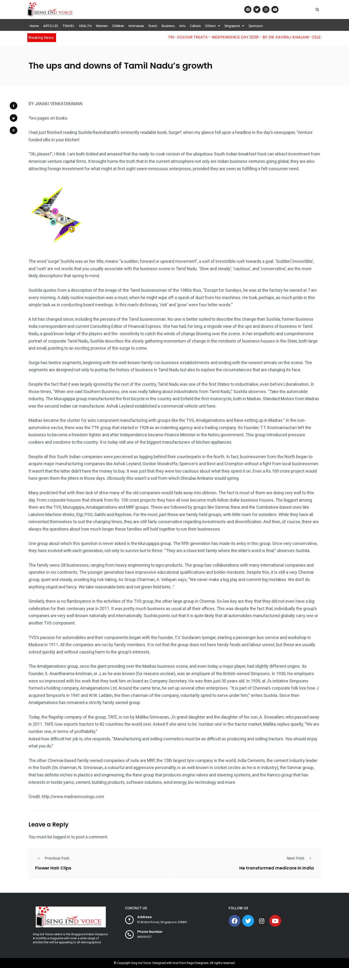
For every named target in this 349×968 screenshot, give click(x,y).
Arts (182, 25)
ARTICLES (50, 25)
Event (152, 25)
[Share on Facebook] (13, 105)
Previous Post (57, 858)
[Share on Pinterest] (13, 130)
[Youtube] (274, 9)
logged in (61, 836)
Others (210, 25)
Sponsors (256, 25)
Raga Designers (197, 963)
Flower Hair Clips (53, 868)
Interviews (136, 25)
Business (168, 25)
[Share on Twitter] (13, 118)
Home (34, 25)
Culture (195, 25)
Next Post (295, 858)
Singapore (232, 25)
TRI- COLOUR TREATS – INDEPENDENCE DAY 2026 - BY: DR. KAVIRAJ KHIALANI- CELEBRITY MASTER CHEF (251, 37)
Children (118, 25)
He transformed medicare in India (276, 868)
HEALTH (85, 25)
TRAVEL (68, 25)
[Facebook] (247, 9)
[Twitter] (256, 9)
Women (102, 25)
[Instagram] (265, 9)
